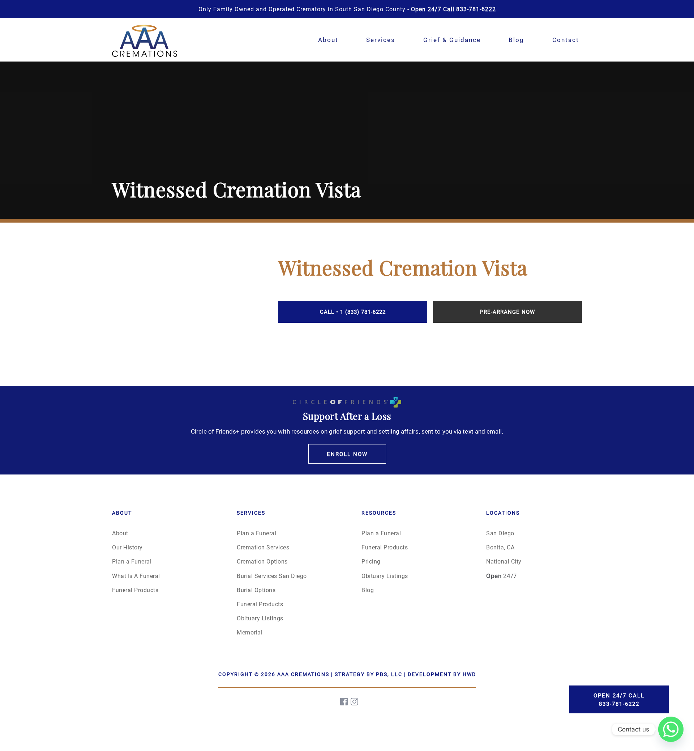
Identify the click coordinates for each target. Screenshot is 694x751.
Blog (516, 39)
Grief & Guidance (452, 39)
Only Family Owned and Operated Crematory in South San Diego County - (347, 9)
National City (504, 561)
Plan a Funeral (131, 561)
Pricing (371, 561)
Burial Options (256, 590)
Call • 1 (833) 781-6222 (353, 311)
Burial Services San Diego (272, 575)
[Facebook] (344, 701)
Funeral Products (135, 590)
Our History (127, 547)
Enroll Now (347, 453)
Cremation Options (262, 561)
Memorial (249, 632)
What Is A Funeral (136, 575)
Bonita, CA (500, 547)
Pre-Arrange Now (507, 311)
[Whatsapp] (671, 729)
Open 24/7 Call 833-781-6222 (619, 699)
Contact (565, 39)
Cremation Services (263, 547)
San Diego (500, 533)
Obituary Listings (260, 618)
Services (380, 39)
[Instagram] (355, 701)
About (328, 39)
